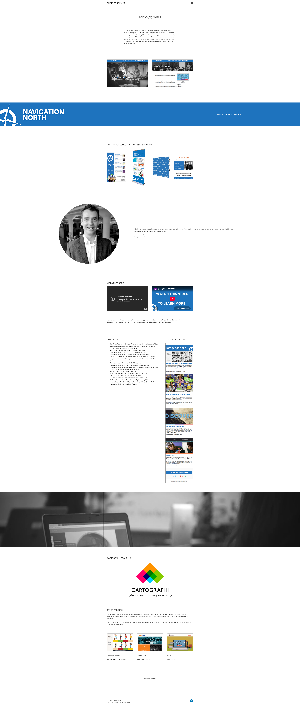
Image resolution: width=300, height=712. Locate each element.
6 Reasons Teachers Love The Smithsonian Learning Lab (128, 378)
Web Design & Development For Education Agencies (127, 350)
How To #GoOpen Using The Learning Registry (125, 376)
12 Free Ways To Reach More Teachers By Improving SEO (129, 380)
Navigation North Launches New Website (123, 384)
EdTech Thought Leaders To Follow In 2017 (124, 369)
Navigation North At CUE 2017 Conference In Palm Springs (129, 365)
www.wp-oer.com (172, 659)
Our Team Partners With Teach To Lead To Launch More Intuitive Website (134, 344)
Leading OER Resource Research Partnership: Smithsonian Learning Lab (134, 357)
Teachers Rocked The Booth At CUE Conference (125, 363)
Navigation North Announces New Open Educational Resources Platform (134, 367)
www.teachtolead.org (144, 659)
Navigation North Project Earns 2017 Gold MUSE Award (128, 352)
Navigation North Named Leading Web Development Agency (130, 354)
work (154, 679)
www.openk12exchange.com (116, 659)
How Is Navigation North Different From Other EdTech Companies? (132, 382)
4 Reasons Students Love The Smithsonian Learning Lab (128, 373)
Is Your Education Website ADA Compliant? (124, 348)
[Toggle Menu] (192, 3)
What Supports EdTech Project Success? (123, 371)
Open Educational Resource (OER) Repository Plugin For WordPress (132, 346)
